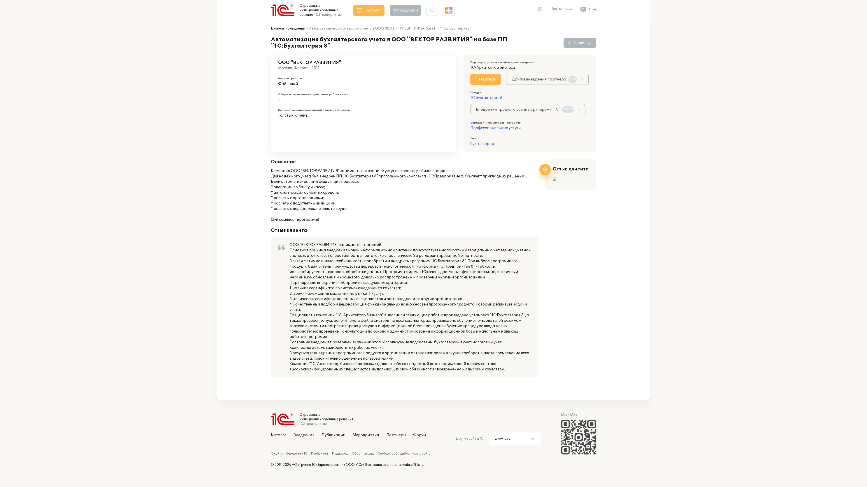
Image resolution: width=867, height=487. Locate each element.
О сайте (276, 453)
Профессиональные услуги (495, 128)
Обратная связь (363, 453)
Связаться (485, 79)
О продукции (405, 10)
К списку (582, 43)
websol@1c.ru (413, 465)
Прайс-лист (319, 453)
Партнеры (396, 435)
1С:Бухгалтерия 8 (486, 98)
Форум (419, 435)
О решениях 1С (296, 453)
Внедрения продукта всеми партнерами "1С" (524, 109)
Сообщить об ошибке (393, 453)
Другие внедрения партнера (544, 79)
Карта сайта (422, 453)
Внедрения (296, 28)
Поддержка (340, 453)
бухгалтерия (482, 144)
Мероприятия (366, 435)
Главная (277, 28)
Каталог (278, 435)
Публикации (333, 435)
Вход (592, 9)
